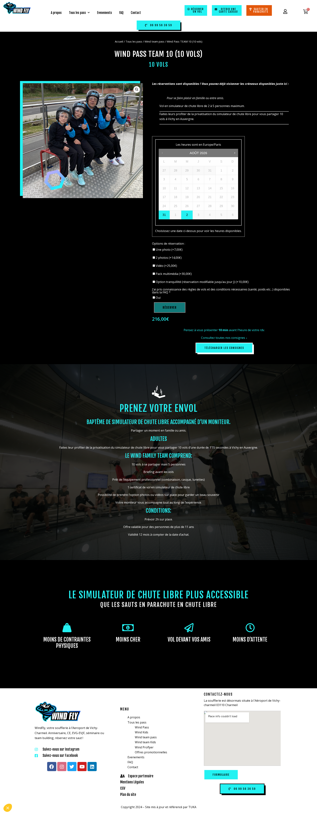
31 (164, 214)
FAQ (121, 13)
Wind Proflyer (144, 747)
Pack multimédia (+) (173, 274)
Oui (158, 298)
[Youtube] (82, 766)
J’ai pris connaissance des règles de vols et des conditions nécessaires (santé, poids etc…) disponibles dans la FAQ (221, 291)
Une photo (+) (169, 250)
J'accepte (68, 795)
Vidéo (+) (166, 266)
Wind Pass (142, 727)
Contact (136, 13)
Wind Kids (141, 732)
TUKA (192, 807)
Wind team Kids (145, 742)
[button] (7, 807)
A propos (56, 13)
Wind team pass (154, 41)
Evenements (104, 13)
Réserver (170, 307)
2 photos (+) (168, 258)
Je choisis (42, 795)
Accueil (119, 41)
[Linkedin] (92, 766)
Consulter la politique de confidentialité (26, 783)
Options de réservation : (168, 243)
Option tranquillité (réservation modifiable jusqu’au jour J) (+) (202, 282)
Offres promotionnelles (151, 752)
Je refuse (16, 795)
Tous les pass (77, 13)
